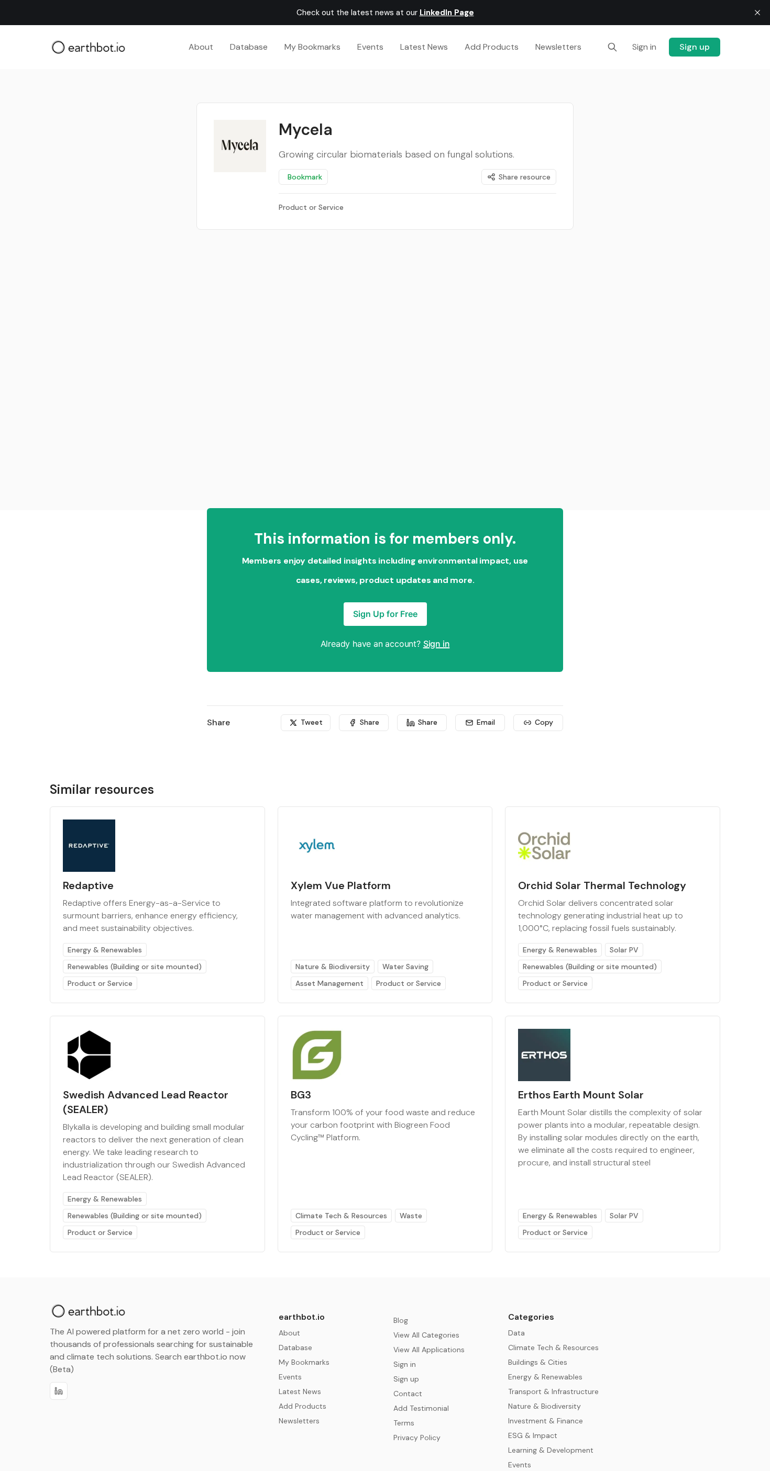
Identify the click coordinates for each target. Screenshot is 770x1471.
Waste (411, 1215)
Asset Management (329, 983)
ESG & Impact (532, 1435)
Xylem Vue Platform (341, 885)
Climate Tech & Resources (341, 1215)
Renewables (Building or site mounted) (135, 966)
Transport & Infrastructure (553, 1391)
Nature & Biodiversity (332, 966)
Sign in (436, 643)
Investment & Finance (545, 1420)
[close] (757, 12)
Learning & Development (550, 1450)
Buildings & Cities (537, 1362)
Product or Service (100, 983)
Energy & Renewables (105, 950)
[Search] (612, 47)
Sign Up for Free (385, 614)
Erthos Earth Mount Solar (581, 1095)
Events (519, 1464)
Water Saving (405, 966)
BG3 (301, 1095)
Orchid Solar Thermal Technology (602, 885)
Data (516, 1333)
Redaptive (88, 885)
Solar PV (624, 950)
